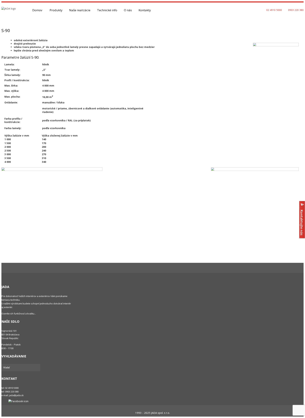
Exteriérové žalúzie (43, 19)
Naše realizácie (79, 10)
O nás (128, 10)
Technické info (107, 10)
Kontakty (145, 10)
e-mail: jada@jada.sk (12, 395)
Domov (37, 10)
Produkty (56, 10)
